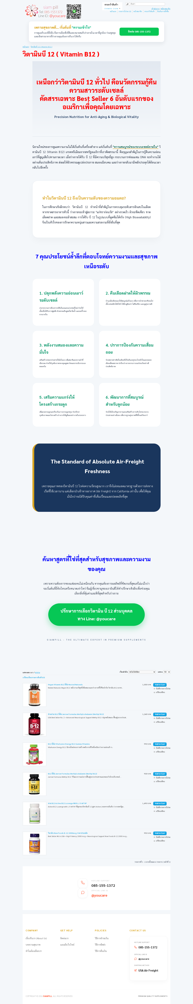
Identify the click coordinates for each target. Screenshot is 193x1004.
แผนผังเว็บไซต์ (67, 944)
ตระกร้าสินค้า (149, 11)
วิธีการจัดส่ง (100, 944)
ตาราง (37, 672)
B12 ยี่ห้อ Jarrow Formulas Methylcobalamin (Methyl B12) (72, 773)
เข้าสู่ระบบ (155, 8)
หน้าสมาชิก (137, 11)
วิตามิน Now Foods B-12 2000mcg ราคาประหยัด (68, 833)
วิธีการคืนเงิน (101, 950)
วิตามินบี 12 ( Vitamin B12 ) (41, 46)
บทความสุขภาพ (33, 944)
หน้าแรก (113, 11)
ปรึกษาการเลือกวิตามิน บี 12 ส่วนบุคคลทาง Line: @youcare (96, 614)
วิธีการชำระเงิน (102, 938)
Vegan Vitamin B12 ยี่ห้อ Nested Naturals (65, 684)
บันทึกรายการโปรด (163, 688)
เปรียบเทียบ (160, 692)
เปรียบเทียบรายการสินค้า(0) (34, 677)
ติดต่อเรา (64, 938)
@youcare (143, 958)
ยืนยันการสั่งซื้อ (163, 11)
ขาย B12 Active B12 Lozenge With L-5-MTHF (67, 803)
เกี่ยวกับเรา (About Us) (36, 938)
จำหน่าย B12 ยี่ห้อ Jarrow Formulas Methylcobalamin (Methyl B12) (76, 714)
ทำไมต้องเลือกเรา (34, 950)
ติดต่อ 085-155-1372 (139, 31)
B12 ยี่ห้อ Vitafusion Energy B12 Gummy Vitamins (69, 744)
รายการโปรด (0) (125, 11)
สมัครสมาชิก (165, 8)
